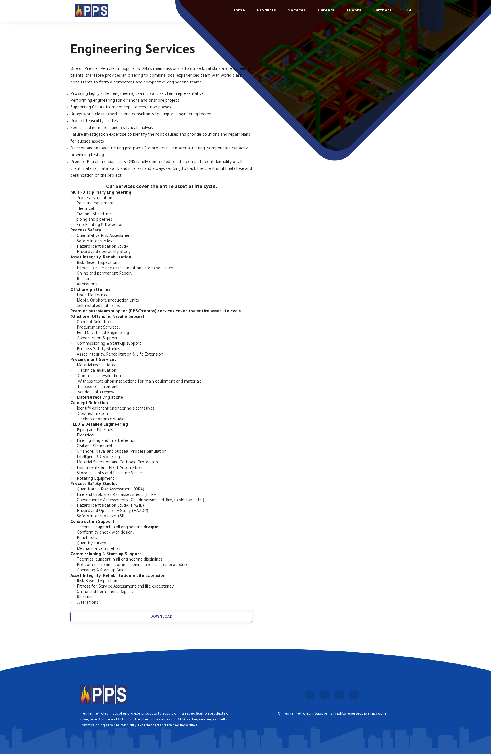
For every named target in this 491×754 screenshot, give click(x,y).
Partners (382, 11)
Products (266, 11)
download (161, 617)
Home (238, 11)
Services (297, 11)
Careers (326, 11)
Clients (354, 11)
